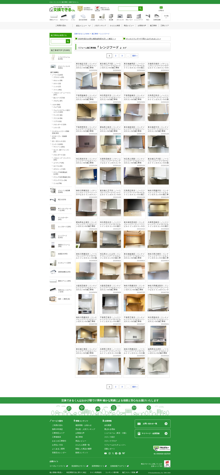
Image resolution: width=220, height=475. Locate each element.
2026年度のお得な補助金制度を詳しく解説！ (96, 39)
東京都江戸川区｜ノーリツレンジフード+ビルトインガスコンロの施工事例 (110, 66)
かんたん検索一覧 (82, 445)
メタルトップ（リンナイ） (62, 159)
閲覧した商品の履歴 (83, 449)
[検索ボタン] (140, 8)
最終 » (134, 56)
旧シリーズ (59, 98)
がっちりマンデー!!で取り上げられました (142, 39)
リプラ (57, 121)
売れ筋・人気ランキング (85, 429)
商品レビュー (80, 441)
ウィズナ (57, 115)
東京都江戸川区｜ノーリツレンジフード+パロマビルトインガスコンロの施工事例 (158, 162)
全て (54, 72)
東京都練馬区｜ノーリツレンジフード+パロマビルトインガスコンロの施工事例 (134, 67)
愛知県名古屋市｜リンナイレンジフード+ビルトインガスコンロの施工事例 (86, 224)
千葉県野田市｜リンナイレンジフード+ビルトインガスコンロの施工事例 (86, 129)
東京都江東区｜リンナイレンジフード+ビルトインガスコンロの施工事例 (86, 351)
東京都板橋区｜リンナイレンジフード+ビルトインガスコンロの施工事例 (134, 256)
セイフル (57, 166)
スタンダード (59, 124)
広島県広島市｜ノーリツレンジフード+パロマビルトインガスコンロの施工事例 (134, 193)
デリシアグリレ (60, 180)
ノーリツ (57, 75)
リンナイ (57, 144)
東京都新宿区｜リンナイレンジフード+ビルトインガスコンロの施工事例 (134, 129)
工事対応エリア (58, 433)
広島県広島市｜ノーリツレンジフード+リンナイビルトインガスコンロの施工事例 (158, 98)
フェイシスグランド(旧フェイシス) (61, 111)
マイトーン (59, 147)
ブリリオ (57, 118)
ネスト (57, 83)
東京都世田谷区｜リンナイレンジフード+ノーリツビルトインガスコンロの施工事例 (134, 225)
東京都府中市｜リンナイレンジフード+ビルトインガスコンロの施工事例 (158, 129)
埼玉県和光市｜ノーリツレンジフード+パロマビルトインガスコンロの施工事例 (110, 225)
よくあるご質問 (58, 449)
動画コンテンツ (81, 453)
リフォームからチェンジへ (115, 445)
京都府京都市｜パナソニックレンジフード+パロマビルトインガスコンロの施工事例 (158, 67)
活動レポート (109, 449)
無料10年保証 (57, 429)
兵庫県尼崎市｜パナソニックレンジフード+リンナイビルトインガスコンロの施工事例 (110, 162)
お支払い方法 (57, 445)
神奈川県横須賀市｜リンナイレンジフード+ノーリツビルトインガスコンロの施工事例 (158, 289)
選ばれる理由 (109, 429)
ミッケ (57, 86)
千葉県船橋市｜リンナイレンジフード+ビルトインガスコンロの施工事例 (86, 97)
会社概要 (107, 425)
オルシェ (57, 80)
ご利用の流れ (57, 425)
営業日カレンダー (59, 453)
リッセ (57, 183)
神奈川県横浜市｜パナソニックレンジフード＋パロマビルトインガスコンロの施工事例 (86, 193)
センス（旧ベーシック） (61, 151)
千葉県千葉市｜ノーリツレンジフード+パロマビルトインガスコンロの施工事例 (110, 320)
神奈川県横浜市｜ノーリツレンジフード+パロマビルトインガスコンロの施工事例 (86, 257)
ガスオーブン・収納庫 (59, 137)
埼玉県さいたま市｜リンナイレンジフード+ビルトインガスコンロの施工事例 (110, 257)
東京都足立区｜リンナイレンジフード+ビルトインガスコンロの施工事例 (86, 66)
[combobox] (128, 8)
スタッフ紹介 (109, 437)
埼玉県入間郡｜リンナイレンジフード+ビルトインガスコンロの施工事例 (134, 161)
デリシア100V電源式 (61, 177)
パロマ (56, 105)
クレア (57, 107)
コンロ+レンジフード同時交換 (60, 132)
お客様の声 (79, 433)
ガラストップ (59, 169)
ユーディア (58, 163)
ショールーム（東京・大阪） (115, 433)
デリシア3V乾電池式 (60, 173)
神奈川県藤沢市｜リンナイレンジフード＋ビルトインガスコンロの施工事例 (158, 193)
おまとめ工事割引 (59, 441)
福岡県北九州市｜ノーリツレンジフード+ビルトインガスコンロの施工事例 (158, 351)
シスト (56, 127)
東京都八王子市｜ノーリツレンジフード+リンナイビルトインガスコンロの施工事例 (110, 193)
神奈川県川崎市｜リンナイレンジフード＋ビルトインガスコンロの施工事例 (158, 257)
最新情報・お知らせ (83, 425)
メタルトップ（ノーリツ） (62, 94)
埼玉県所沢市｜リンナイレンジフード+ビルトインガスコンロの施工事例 (110, 97)
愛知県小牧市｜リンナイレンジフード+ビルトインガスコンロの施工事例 (110, 129)
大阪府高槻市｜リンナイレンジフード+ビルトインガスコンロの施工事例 (86, 288)
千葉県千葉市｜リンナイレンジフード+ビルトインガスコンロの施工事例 (134, 319)
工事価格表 (56, 437)
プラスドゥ (58, 77)
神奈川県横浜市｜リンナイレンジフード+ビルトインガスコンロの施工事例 (134, 288)
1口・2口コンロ (58, 141)
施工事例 (79, 437)
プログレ (57, 101)
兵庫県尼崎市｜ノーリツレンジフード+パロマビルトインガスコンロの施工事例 (158, 225)
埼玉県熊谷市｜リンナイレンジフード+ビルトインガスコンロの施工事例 (158, 319)
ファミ (57, 90)
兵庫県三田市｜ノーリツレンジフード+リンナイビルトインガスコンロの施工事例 (110, 352)
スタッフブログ (110, 441)
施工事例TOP (56, 50)
